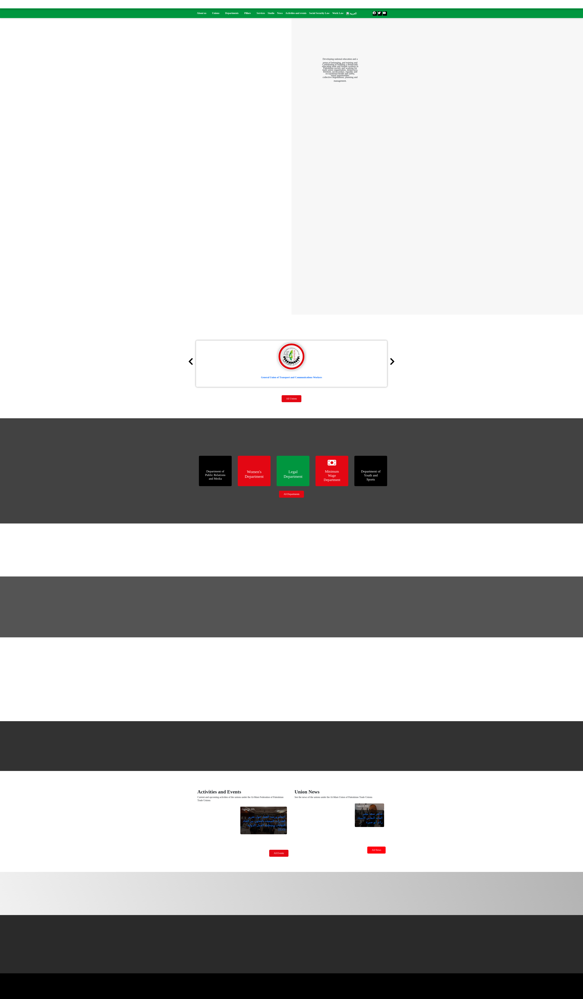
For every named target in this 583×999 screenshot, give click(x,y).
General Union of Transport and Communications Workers (291, 377)
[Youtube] (385, 13)
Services (261, 13)
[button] (203, 13)
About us (201, 13)
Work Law (338, 13)
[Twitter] (380, 13)
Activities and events (295, 13)
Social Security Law (319, 13)
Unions (215, 13)
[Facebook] (375, 13)
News (280, 13)
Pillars (247, 13)
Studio (271, 13)
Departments (232, 13)
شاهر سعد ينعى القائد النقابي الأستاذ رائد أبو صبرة (370, 818)
